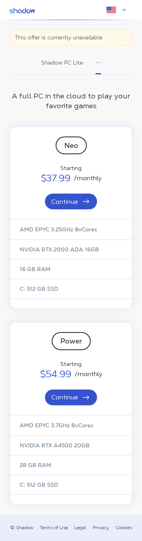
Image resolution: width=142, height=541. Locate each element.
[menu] (71, 63)
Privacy (101, 527)
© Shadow (22, 527)
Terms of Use (54, 527)
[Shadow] (22, 10)
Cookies (124, 527)
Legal (80, 527)
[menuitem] (62, 63)
